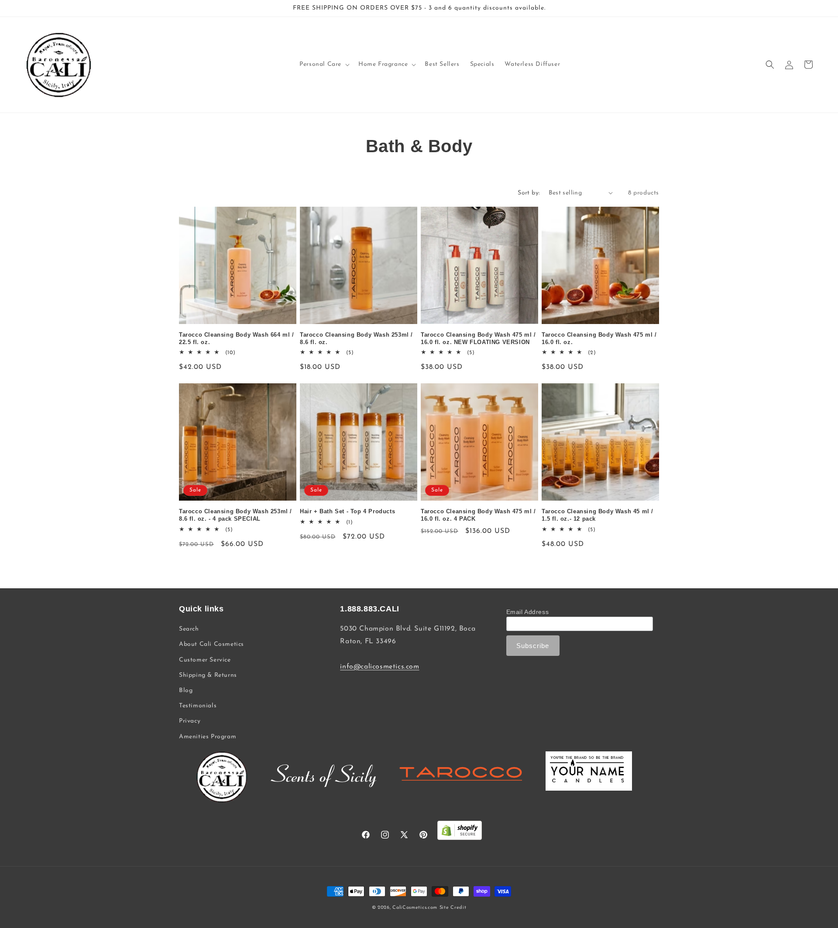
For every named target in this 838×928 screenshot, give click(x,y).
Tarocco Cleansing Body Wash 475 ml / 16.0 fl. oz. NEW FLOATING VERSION (478, 338)
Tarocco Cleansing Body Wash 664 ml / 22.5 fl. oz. (236, 338)
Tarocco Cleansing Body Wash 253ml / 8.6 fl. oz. (356, 338)
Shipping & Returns (208, 675)
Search (189, 629)
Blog (185, 690)
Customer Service (205, 660)
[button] (323, 64)
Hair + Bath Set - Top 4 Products (347, 511)
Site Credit (453, 907)
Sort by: (528, 193)
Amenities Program (207, 737)
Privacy (189, 721)
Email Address (527, 611)
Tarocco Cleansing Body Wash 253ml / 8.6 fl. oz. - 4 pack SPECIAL (235, 515)
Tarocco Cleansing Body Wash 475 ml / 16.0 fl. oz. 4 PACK (478, 515)
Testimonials (197, 706)
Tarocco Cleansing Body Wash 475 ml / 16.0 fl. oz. (599, 338)
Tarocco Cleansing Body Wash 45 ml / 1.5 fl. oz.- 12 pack (597, 515)
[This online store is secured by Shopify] (459, 833)
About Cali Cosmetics (211, 644)
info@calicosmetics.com (379, 666)
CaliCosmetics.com (414, 907)
